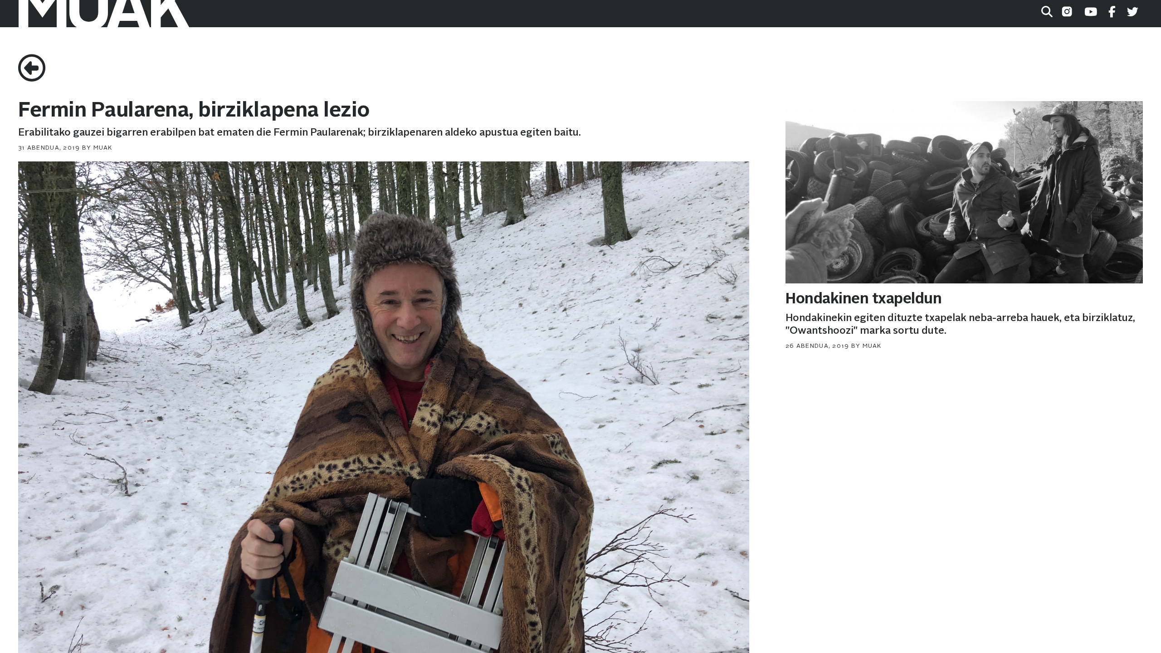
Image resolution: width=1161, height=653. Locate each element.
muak (102, 148)
